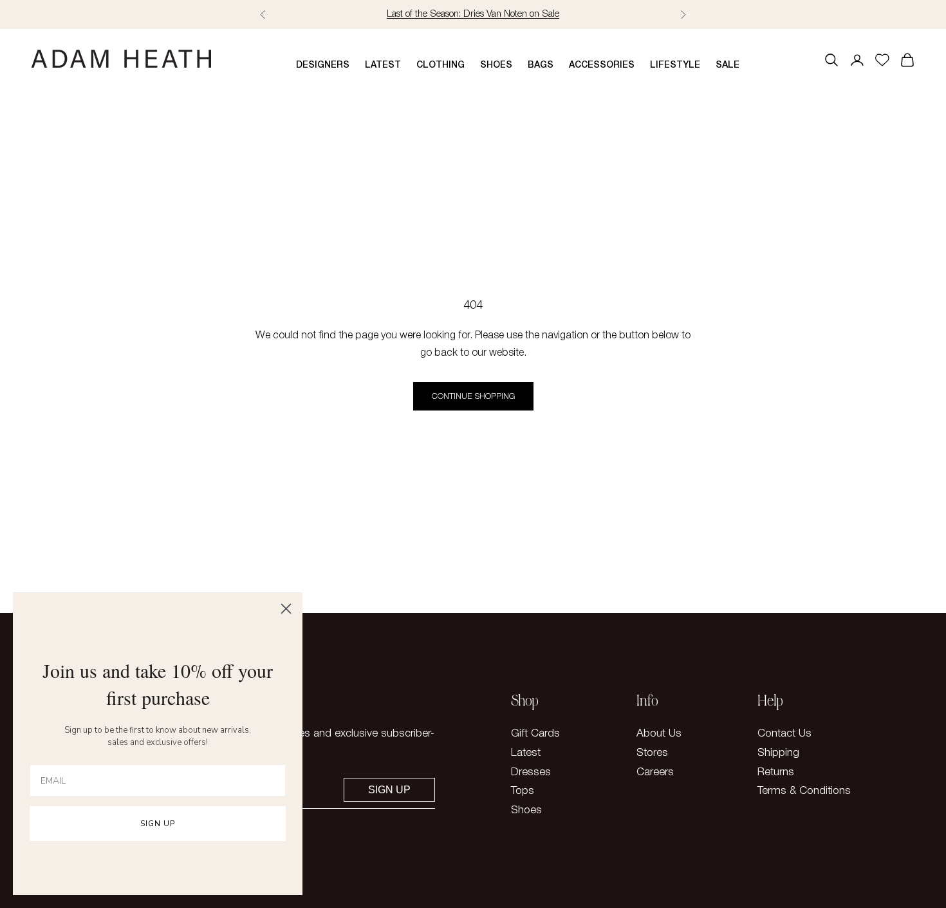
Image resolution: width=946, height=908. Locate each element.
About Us (659, 734)
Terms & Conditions (804, 791)
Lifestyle (675, 65)
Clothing (440, 65)
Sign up (389, 789)
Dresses (531, 772)
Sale (727, 65)
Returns (775, 772)
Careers (655, 772)
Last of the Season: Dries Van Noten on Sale (473, 14)
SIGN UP (157, 823)
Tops (522, 791)
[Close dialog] (286, 608)
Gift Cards (535, 734)
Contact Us (784, 734)
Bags (540, 65)
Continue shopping (473, 396)
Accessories (602, 65)
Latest (383, 65)
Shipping (778, 753)
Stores (652, 753)
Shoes (496, 65)
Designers (322, 65)
